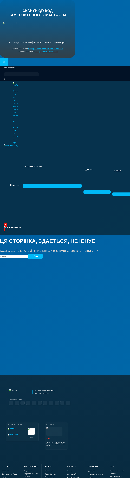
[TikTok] (62, 403)
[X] (57, 403)
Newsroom (5, 471)
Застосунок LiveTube (9, 474)
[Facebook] (11, 403)
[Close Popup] (4, 62)
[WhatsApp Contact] (68, 403)
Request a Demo (50, 474)
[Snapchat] (40, 403)
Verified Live (49, 471)
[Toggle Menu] (52, 186)
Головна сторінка (9, 67)
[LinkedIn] (23, 403)
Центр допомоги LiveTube (46, 51)
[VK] (45, 403)
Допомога (91, 471)
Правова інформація (117, 471)
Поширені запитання (95, 474)
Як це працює (29, 471)
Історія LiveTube (72, 474)
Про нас (70, 471)
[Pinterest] (28, 403)
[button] (65, 227)
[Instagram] (34, 403)
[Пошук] (30, 256)
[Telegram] (51, 403)
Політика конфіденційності (116, 475)
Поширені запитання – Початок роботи (45, 49)
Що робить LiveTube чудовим (31, 475)
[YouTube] (17, 403)
